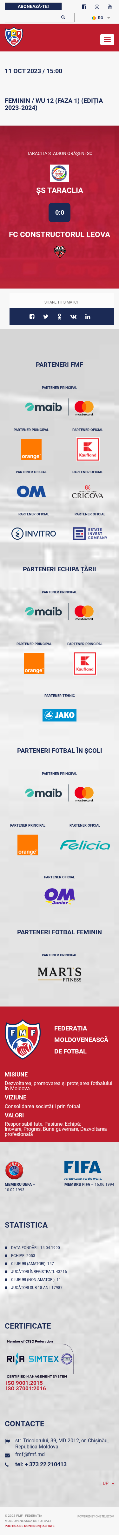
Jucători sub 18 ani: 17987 (37, 1287)
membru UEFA (18, 1184)
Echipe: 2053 (24, 1255)
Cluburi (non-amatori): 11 (37, 1279)
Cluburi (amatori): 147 (33, 1263)
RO (100, 18)
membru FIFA (77, 1184)
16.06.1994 (104, 1184)
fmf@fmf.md (30, 1454)
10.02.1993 (14, 1190)
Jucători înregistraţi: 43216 (40, 1271)
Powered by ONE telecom (95, 1516)
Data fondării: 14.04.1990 (36, 1248)
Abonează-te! (33, 6)
